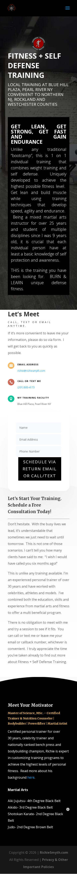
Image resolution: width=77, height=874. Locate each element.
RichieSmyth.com (54, 852)
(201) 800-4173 (26, 387)
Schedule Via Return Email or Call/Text (40, 469)
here (30, 777)
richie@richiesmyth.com (31, 371)
